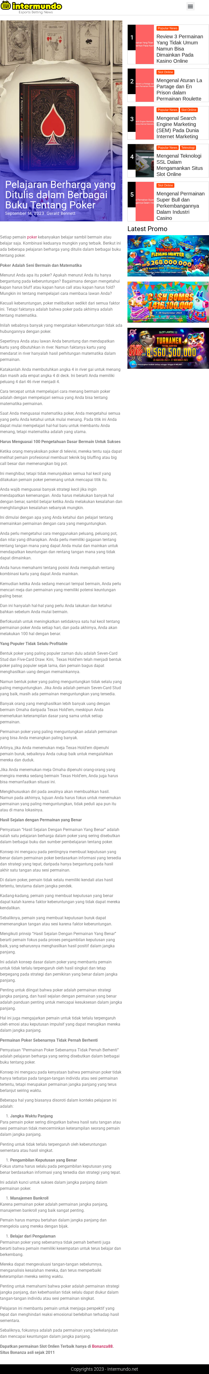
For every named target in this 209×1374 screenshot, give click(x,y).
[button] (190, 6)
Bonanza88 (102, 1346)
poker (32, 237)
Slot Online (165, 72)
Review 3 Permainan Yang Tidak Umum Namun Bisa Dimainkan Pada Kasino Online (179, 49)
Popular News (167, 28)
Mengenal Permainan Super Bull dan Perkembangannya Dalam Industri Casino (180, 206)
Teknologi (188, 147)
